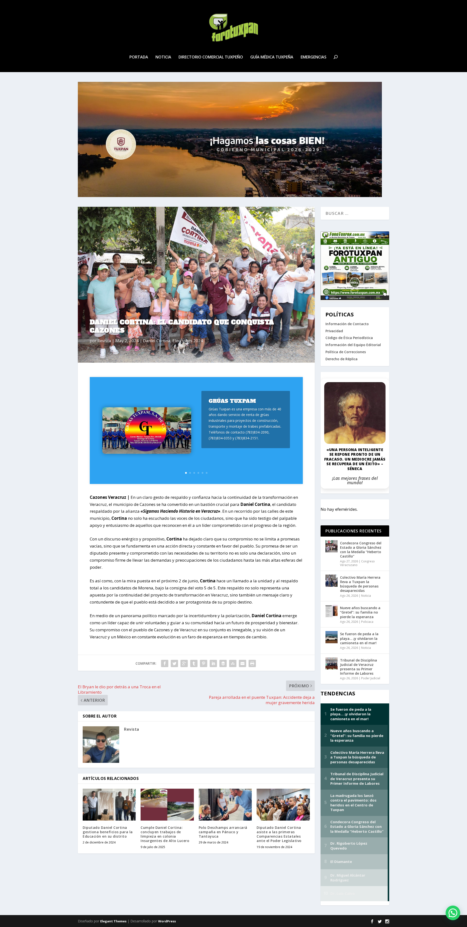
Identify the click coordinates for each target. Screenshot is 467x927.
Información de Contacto (347, 324)
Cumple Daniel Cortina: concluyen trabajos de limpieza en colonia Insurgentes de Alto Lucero (165, 834)
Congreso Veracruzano (357, 563)
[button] (453, 913)
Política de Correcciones (345, 352)
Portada (138, 57)
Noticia (163, 57)
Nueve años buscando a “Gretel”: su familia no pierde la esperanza (360, 612)
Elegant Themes (113, 921)
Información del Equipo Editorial (353, 344)
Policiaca (367, 622)
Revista (104, 340)
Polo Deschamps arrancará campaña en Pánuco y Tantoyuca (223, 832)
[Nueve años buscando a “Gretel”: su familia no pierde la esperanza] (331, 611)
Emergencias (313, 57)
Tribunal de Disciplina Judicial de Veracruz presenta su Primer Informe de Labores (358, 667)
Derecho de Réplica (341, 359)
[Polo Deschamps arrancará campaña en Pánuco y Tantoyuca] (225, 805)
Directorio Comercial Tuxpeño (211, 57)
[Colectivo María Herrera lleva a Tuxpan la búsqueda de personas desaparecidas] (331, 581)
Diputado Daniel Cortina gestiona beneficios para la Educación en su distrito (108, 832)
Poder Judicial (370, 678)
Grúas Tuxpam (232, 401)
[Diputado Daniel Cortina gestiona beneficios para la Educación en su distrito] (109, 805)
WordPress (167, 921)
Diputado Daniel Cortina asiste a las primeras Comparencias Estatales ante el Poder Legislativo (279, 834)
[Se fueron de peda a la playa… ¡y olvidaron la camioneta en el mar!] (331, 637)
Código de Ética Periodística (349, 337)
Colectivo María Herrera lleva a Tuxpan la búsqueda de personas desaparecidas (360, 584)
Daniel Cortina (157, 340)
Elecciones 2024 (187, 340)
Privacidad (334, 331)
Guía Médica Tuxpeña (271, 57)
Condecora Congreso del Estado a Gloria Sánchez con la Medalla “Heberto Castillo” (360, 550)
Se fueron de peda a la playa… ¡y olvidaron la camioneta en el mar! (359, 638)
